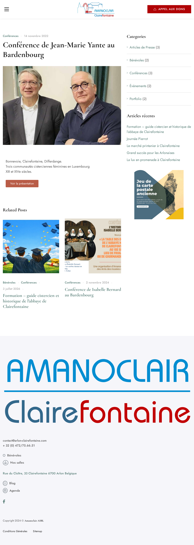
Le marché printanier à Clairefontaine (153, 145)
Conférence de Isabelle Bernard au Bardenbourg (93, 292)
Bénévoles (9, 282)
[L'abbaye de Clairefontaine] (97, 9)
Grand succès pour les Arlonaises (150, 152)
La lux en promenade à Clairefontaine (153, 159)
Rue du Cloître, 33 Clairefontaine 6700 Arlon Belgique (40, 473)
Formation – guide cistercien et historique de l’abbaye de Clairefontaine (31, 301)
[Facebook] (4, 501)
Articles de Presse (142, 47)
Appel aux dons (171, 9)
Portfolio (136, 98)
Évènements (138, 86)
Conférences (10, 36)
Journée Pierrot (137, 138)
